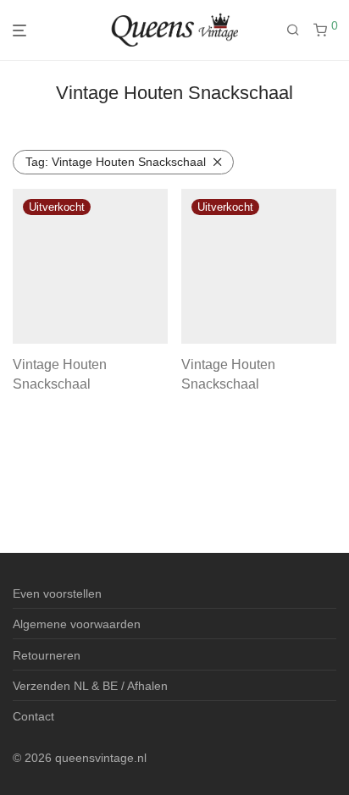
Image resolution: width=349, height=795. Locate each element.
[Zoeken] (299, 30)
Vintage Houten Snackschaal (115, 161)
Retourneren (46, 655)
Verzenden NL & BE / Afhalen (90, 686)
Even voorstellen (57, 593)
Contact (33, 716)
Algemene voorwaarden (77, 624)
